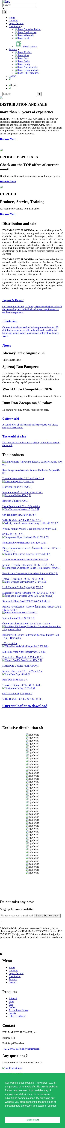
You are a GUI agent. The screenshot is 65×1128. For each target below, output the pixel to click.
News (6, 345)
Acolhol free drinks (18, 1010)
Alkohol (13, 998)
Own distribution (32, 29)
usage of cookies (47, 1105)
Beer (25, 58)
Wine (26, 55)
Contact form (15, 1068)
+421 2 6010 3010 (11, 1048)
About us (13, 20)
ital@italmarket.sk (30, 1048)
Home (12, 17)
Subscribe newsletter (47, 915)
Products (13, 49)
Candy (26, 64)
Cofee (26, 61)
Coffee (12, 1007)
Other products (30, 73)
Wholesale (28, 35)
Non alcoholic (30, 67)
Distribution (15, 26)
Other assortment (17, 1016)
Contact (12, 76)
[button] (5, 1112)
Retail (26, 38)
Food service (29, 32)
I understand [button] (32, 1119)
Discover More (8, 139)
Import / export (16, 23)
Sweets (12, 1013)
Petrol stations (30, 46)
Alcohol (27, 52)
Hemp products (31, 70)
